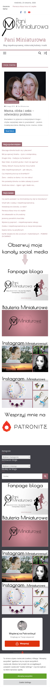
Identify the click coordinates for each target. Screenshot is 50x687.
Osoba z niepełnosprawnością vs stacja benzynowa (22, 226)
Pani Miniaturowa (25, 39)
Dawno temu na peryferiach (13, 230)
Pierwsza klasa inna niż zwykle (24, 6)
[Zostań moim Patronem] (25, 413)
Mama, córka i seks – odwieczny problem (19, 112)
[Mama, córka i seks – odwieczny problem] (25, 86)
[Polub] (25, 270)
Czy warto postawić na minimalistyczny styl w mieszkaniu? (24, 199)
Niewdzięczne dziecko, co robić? (14, 207)
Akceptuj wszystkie (25, 676)
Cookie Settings (25, 682)
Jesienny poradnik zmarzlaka (13, 218)
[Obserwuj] (25, 341)
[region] (25, 670)
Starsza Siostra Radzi (11, 102)
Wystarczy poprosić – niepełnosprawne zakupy (20, 222)
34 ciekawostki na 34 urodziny (13, 214)
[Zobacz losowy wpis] (45, 53)
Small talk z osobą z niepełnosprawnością (18, 203)
